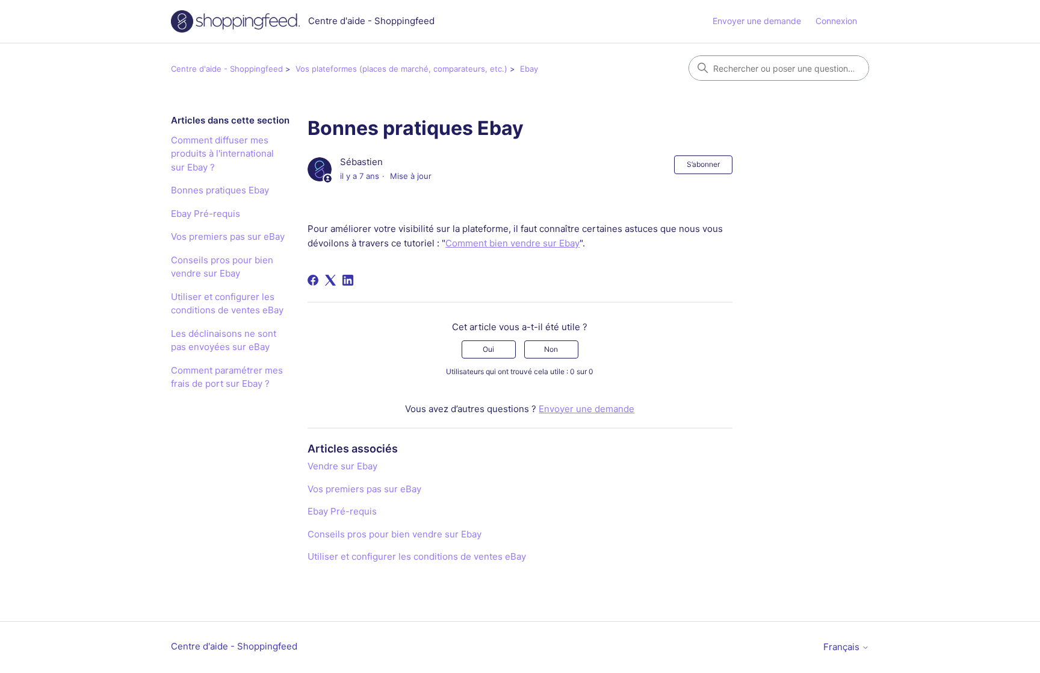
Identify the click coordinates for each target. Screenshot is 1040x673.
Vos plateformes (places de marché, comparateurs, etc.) (401, 69)
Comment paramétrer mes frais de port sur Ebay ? (227, 377)
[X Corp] (330, 280)
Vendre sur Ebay (342, 466)
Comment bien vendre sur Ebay (512, 243)
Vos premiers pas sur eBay (228, 236)
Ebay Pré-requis (205, 213)
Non (551, 349)
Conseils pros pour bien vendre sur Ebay (222, 267)
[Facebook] (313, 280)
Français (842, 647)
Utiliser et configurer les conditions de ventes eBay (227, 303)
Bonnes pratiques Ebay (220, 190)
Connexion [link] (836, 21)
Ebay (529, 69)
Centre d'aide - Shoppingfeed (227, 69)
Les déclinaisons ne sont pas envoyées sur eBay (223, 340)
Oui (488, 349)
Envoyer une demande (757, 21)
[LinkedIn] (347, 280)
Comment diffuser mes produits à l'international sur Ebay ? (222, 153)
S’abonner (703, 164)
